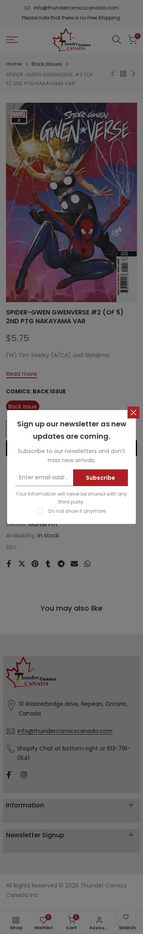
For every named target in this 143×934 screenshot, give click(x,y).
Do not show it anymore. (77, 511)
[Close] (133, 412)
